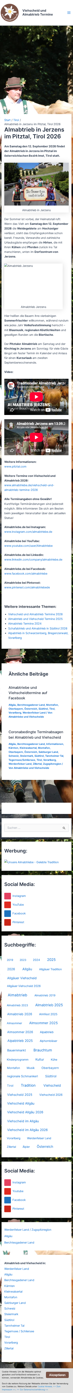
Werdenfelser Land (39, 1138)
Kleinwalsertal (13, 1291)
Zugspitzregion (52, 763)
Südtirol (50, 1076)
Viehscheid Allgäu (20, 1103)
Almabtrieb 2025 (49, 1005)
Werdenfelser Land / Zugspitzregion (27, 1229)
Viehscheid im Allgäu (23, 1121)
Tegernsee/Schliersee (22, 759)
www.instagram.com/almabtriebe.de (28, 531)
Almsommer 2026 (20, 1032)
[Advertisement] (36, 64)
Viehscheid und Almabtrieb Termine (37, 12)
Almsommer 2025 (43, 1023)
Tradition (28, 1085)
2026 (11, 969)
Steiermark (11, 1314)
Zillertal (11, 1146)
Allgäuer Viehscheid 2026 (24, 986)
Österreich (45, 1146)
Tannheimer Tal (14, 1325)
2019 (10, 959)
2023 (23, 959)
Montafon (13, 1068)
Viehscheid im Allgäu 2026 (27, 1130)
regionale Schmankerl (22, 1076)
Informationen (54, 744)
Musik (31, 1068)
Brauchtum (42, 1050)
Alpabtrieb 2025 (20, 1041)
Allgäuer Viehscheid (22, 978)
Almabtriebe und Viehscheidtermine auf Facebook (28, 692)
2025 (51, 959)
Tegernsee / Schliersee (19, 1331)
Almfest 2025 (48, 1014)
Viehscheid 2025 (19, 1095)
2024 (36, 960)
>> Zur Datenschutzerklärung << (32, 1389)
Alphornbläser (48, 1040)
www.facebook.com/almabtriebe (25, 573)
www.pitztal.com (15, 466)
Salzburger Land (15, 1303)
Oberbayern (50, 1068)
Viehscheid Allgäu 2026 (25, 1112)
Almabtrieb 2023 (17, 1005)
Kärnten (9, 1286)
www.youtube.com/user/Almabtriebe (28, 546)
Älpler (26, 1146)
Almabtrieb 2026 (19, 1014)
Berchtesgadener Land (19, 1242)
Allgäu (27, 969)
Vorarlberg (13, 1138)
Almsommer (14, 1023)
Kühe (54, 1059)
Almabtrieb (17, 995)
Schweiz (9, 1308)
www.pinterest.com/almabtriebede (27, 587)
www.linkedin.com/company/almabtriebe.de (33, 559)
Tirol (10, 1085)
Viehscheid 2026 (50, 1095)
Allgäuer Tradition (50, 969)
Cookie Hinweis (45, 1386)
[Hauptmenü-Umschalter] (69, 13)
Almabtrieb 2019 (44, 995)
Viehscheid (52, 1085)
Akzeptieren (57, 1375)
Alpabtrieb (47, 1032)
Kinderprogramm (17, 1059)
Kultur (39, 1059)
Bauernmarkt (16, 1050)
